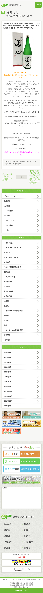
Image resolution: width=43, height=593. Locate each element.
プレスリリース (9, 196)
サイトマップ (7, 579)
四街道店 (7, 340)
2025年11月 (8, 396)
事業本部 (7, 252)
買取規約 (33, 579)
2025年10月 (8, 401)
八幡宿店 (7, 262)
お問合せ (27, 548)
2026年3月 (8, 377)
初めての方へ (8, 524)
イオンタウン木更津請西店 (13, 164)
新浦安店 (7, 335)
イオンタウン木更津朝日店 (13, 330)
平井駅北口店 (8, 281)
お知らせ (27, 536)
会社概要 (7, 548)
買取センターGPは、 (21, 72)
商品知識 (7, 215)
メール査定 (21, 453)
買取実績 (7, 536)
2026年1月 (8, 386)
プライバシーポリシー (18, 579)
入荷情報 (22, 161)
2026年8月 (8, 352)
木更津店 (7, 286)
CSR (38, 579)
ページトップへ (21, 590)
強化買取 (15, 161)
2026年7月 (8, 357)
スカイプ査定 (21, 469)
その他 (6, 230)
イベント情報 (8, 211)
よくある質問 (28, 542)
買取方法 (7, 530)
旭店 (5, 325)
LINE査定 (21, 461)
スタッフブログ (32, 161)
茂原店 (6, 315)
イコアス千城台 (9, 277)
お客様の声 (7, 542)
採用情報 (28, 579)
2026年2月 (8, 382)
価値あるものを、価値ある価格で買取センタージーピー (15, 5)
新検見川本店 (8, 291)
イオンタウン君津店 (11, 257)
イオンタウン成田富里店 (12, 248)
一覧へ (21, 177)
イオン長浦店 (8, 243)
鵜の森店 (7, 272)
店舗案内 (27, 530)
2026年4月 (8, 372)
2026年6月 (8, 362)
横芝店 (6, 306)
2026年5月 (8, 367)
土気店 (6, 301)
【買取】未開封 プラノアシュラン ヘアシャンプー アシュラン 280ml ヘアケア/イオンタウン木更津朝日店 (34, 177)
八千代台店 (8, 296)
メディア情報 (8, 225)
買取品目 (27, 524)
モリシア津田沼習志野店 (12, 267)
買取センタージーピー (17, 516)
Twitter (4, 488)
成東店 (6, 320)
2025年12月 (8, 391)
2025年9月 (8, 406)
